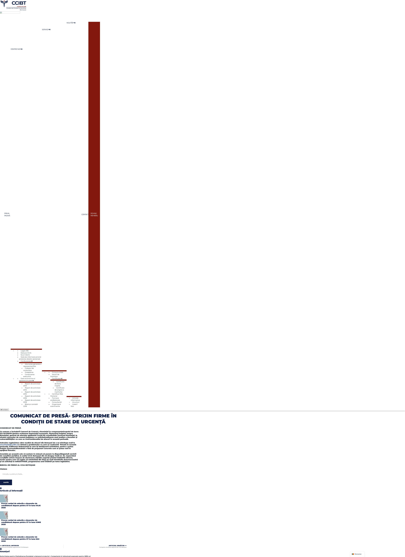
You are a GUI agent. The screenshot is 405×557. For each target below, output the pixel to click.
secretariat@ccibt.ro (9, 445)
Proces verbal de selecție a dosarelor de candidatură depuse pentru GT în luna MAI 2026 (20, 539)
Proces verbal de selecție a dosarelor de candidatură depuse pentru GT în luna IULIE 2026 (21, 505)
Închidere (5, 409)
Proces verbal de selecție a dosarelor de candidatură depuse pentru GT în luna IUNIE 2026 (21, 522)
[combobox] (14, 474)
